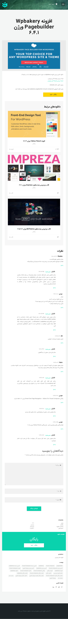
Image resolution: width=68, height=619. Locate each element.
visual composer (50, 566)
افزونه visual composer (14, 568)
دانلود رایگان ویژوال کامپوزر (21, 576)
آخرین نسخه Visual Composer (29, 566)
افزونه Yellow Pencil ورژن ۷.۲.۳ (34, 141)
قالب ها (11, 193)
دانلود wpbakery (14, 571)
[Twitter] (59, 587)
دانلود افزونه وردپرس (58, 573)
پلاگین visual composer (39, 571)
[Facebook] (61, 587)
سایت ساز (11, 576)
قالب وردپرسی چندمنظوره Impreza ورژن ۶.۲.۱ (34, 185)
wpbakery (41, 566)
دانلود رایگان (48, 573)
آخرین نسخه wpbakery (14, 566)
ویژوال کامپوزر (53, 578)
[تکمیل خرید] (56, 149)
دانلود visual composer (25, 571)
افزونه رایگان (50, 571)
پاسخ (62, 265)
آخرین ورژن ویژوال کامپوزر (28, 568)
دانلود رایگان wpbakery (22, 573)
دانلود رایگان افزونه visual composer (54, 576)
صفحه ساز (60, 578)
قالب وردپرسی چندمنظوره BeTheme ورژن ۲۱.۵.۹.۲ (34, 229)
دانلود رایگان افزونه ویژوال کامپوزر (36, 576)
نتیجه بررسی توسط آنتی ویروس (55, 81)
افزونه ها (11, 149)
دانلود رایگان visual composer (37, 573)
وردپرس (57, 557)
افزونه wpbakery (59, 571)
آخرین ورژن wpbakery (41, 568)
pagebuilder (60, 566)
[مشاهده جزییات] (58, 149)
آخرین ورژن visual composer (56, 568)
